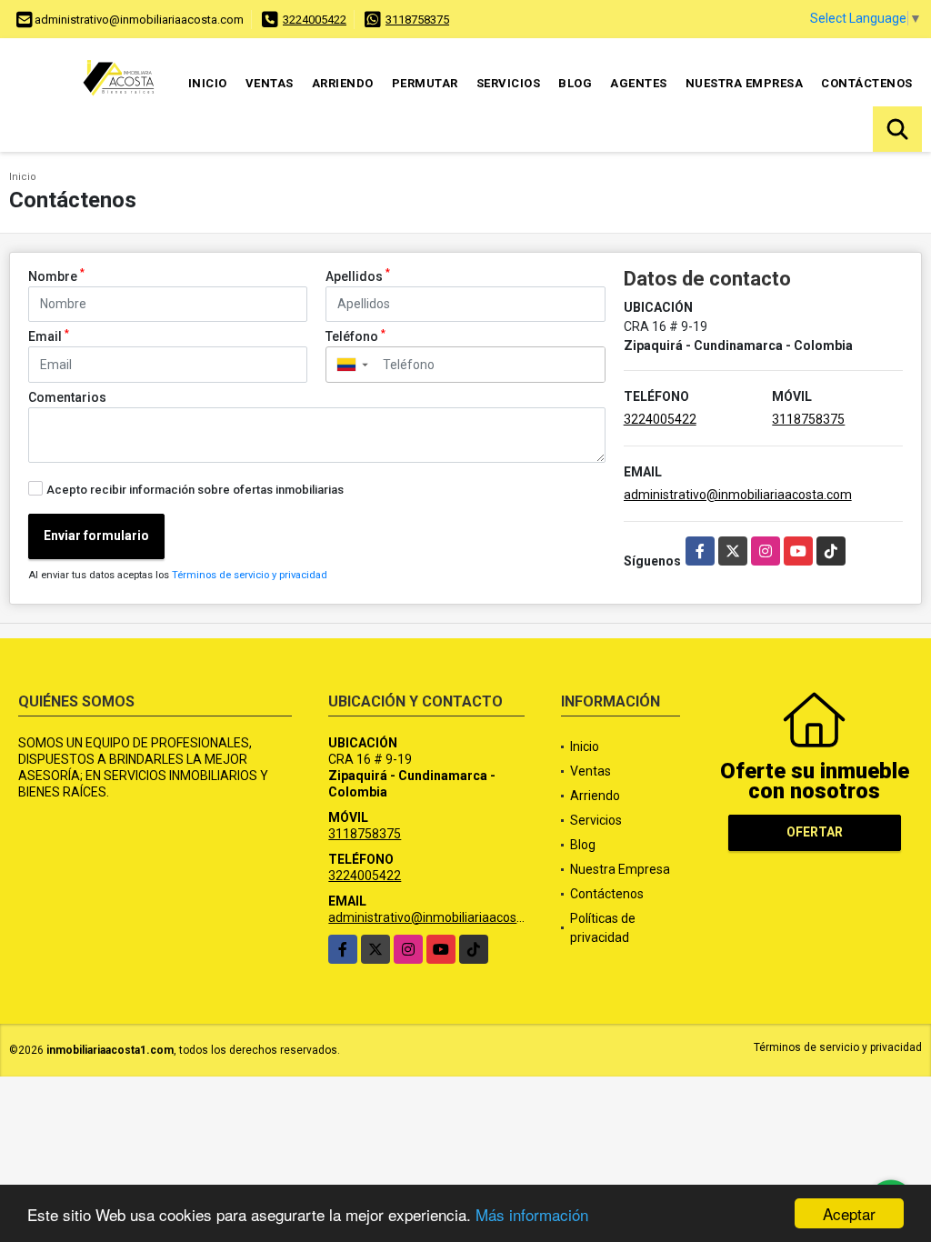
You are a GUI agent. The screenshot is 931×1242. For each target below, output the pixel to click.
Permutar (425, 83)
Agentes (638, 83)
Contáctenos (867, 83)
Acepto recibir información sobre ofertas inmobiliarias (195, 489)
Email (48, 335)
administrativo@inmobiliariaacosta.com (738, 494)
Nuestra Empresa (745, 83)
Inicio (207, 83)
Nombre (56, 275)
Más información (532, 1214)
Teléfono (355, 335)
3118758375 (417, 19)
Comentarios (67, 397)
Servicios (508, 83)
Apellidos (357, 275)
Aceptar (849, 1213)
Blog (575, 83)
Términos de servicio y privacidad (249, 575)
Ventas (269, 83)
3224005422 (314, 19)
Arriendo (343, 83)
